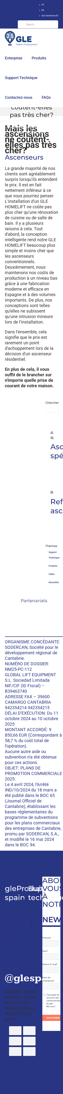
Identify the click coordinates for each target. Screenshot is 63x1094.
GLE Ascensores (50, 16)
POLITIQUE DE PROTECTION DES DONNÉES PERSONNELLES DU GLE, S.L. (21, 1074)
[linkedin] (29, 1041)
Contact (19, 936)
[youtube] (15, 1041)
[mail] (29, 1051)
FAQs (35, 121)
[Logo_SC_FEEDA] (34, 608)
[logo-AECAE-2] (34, 623)
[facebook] (15, 1030)
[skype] (15, 1051)
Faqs (39, 925)
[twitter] (29, 1030)
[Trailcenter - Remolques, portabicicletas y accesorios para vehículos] (6, 859)
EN (43, 10)
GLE (25, 121)
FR (43, 5)
